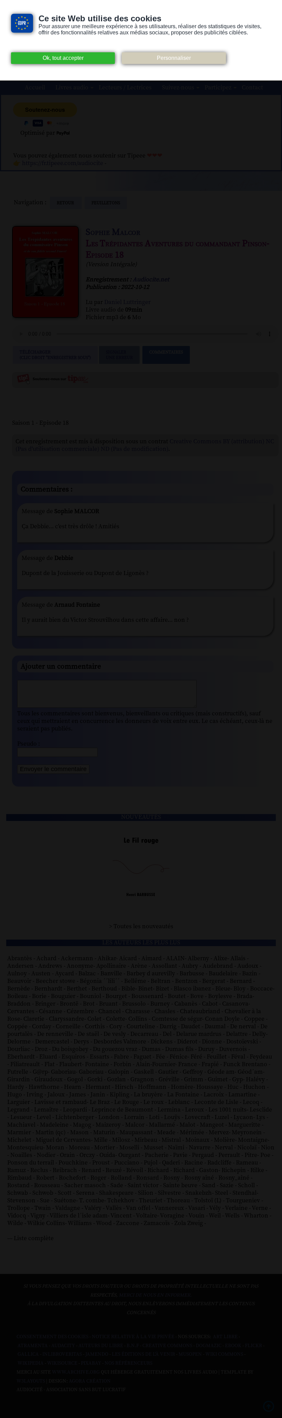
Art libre (225, 1337)
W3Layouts (31, 1381)
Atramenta (33, 1346)
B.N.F (133, 1346)
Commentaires (166, 352)
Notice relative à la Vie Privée (133, 1337)
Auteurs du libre (100, 1346)
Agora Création (90, 1381)
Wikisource (62, 1363)
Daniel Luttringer (127, 302)
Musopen (190, 1354)
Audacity (63, 1346)
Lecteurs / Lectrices (125, 87)
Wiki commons (224, 1354)
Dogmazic (208, 1346)
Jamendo (96, 1354)
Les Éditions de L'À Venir (143, 1354)
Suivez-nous (178, 87)
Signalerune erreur (119, 354)
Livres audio (71, 87)
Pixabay (91, 1363)
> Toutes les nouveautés (141, 926)
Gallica (28, 1354)
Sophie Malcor (113, 232)
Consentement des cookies (52, 1337)
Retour (66, 203)
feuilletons (105, 203)
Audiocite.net (151, 279)
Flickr (253, 1346)
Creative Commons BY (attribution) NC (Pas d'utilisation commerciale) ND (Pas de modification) (144, 445)
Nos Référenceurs (128, 1363)
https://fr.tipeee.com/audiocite (62, 163)
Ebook (233, 1346)
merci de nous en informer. (155, 1295)
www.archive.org (76, 1372)
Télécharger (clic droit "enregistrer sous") (55, 354)
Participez (218, 87)
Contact (252, 87)
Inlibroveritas (62, 1354)
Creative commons (167, 1346)
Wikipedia (31, 1363)
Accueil (35, 87)
